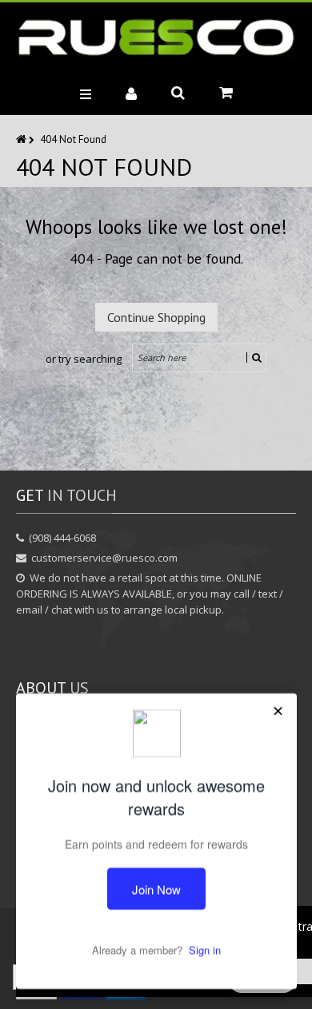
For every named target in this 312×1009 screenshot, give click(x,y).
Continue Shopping (156, 317)
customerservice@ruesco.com (104, 557)
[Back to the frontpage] (22, 139)
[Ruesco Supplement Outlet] (156, 38)
